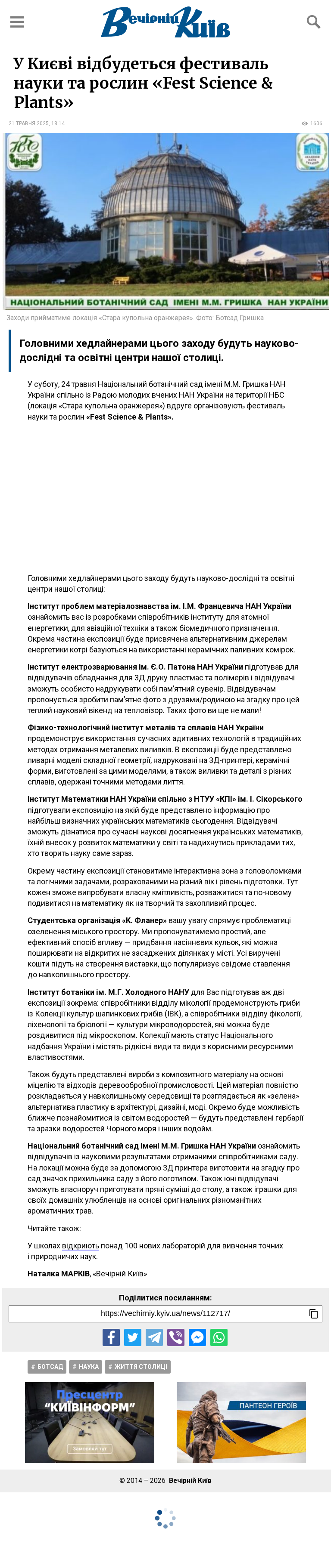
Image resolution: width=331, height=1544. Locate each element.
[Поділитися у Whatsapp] (219, 1337)
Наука (89, 1366)
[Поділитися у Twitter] (132, 1337)
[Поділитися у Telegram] (154, 1337)
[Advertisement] (165, 497)
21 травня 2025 (29, 123)
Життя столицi (141, 1366)
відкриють (80, 1245)
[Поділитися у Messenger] (197, 1337)
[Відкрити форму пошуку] (313, 22)
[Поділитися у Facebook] (111, 1337)
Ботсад (50, 1366)
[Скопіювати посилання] (314, 1314)
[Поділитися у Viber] (175, 1337)
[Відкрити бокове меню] (17, 22)
